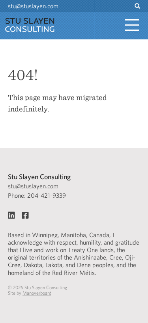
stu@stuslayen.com (33, 6)
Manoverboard (36, 292)
